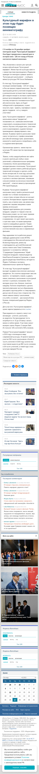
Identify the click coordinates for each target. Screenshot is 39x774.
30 (20, 684)
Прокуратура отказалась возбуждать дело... (19, 524)
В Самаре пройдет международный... (17, 493)
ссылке (28, 309)
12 (10, 692)
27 (15, 700)
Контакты (5, 706)
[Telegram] (19, 366)
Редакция (13, 706)
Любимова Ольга (13, 354)
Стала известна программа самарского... (18, 501)
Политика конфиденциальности (12, 714)
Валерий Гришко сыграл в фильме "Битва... (19, 509)
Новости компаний (31, 714)
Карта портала (25, 710)
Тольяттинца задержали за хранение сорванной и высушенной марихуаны (14, 429)
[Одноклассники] (16, 366)
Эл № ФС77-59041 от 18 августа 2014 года (18, 739)
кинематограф (29, 357)
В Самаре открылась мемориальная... (17, 485)
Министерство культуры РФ (12, 357)
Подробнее (12, 728)
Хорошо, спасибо (20, 767)
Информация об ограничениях (28, 706)
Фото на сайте (8, 536)
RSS (17, 710)
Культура (5, 16)
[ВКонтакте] (13, 366)
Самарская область (9, 361)
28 (10, 684)
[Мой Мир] (22, 366)
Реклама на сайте (8, 710)
